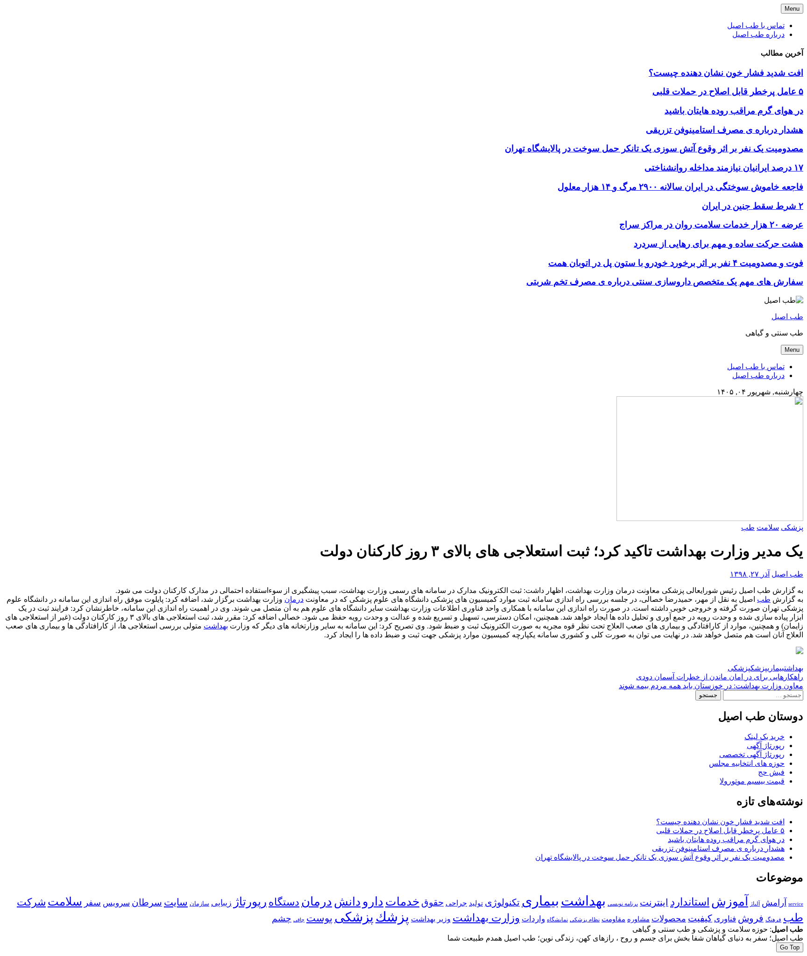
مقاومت (613, 919)
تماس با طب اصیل (756, 25)
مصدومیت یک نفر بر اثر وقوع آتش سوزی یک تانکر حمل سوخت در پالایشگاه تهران (654, 148)
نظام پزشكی (585, 919)
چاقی (298, 919)
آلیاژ (755, 903)
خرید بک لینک (764, 737)
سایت (176, 902)
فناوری (725, 918)
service (795, 903)
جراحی (456, 903)
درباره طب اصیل (758, 34)
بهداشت (216, 626)
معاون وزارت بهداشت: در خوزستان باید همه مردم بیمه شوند (711, 686)
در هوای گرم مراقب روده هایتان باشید (734, 110)
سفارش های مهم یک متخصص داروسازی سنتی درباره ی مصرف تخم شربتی (664, 281)
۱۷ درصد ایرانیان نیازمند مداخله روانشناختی (723, 167)
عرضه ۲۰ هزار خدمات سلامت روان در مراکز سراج (711, 224)
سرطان (147, 902)
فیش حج (771, 772)
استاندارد (689, 902)
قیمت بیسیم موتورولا (752, 781)
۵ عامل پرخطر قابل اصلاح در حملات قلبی (727, 91)
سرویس (116, 902)
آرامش (774, 902)
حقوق (432, 902)
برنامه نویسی (623, 903)
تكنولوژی (502, 902)
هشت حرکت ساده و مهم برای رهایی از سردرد (718, 244)
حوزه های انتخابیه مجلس (747, 763)
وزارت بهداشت (486, 918)
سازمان (199, 903)
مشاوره (638, 919)
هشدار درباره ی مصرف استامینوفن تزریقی (724, 130)
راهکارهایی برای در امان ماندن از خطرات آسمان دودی (719, 677)
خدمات (402, 901)
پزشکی (792, 527)
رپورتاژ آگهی (766, 745)
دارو (372, 901)
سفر (92, 902)
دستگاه (284, 902)
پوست (319, 918)
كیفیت (700, 918)
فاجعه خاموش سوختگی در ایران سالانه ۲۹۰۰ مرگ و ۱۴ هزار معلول (680, 187)
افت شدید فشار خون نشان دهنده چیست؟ (726, 73)
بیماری (775, 668)
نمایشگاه (557, 919)
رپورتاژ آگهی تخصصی (752, 754)
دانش (347, 901)
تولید (476, 903)
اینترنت (654, 902)
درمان (294, 599)
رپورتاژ (250, 901)
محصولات (668, 918)
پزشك (758, 668)
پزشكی (739, 668)
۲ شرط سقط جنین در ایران (752, 206)
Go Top (790, 947)
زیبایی (221, 902)
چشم (281, 918)
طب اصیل (787, 317)
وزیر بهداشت (431, 918)
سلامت (768, 527)
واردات (533, 918)
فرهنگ (773, 919)
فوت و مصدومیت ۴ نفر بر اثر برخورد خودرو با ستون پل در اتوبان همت (675, 263)
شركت (31, 902)
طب (748, 527)
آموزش (729, 901)
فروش (751, 918)
